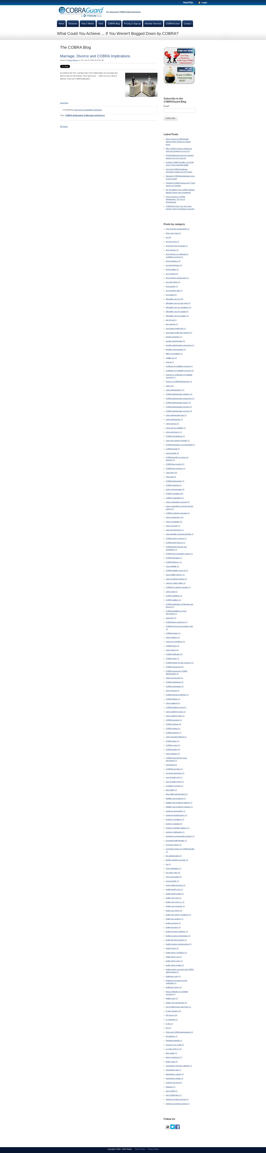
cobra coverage (173, 526)
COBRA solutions (173, 733)
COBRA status (172, 741)
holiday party (172, 998)
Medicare (170, 1087)
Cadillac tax (171, 358)
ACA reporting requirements (177, 278)
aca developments (174, 265)
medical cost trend (174, 1082)
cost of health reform (175, 782)
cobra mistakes (173, 637)
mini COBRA (172, 1091)
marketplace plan (173, 1070)
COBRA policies (173, 699)
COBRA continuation (175, 498)
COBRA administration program (179, 407)
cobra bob (171, 477)
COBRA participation (175, 686)
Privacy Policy (153, 1149)
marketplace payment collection (179, 1066)
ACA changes (172, 250)
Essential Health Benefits (176, 840)
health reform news (174, 961)
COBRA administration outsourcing (180, 398)
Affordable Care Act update (177, 311)
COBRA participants (174, 682)
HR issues (171, 1015)
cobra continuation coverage (178, 502)
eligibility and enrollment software (179, 807)
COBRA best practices (175, 468)
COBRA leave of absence (176, 622)
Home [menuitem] (61, 24)
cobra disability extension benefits (179, 534)
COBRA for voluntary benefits (178, 587)
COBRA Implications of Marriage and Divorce (85, 115)
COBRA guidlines (173, 600)
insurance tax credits (175, 1045)
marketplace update (174, 1078)
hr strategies (172, 1019)
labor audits (171, 1053)
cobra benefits (172, 453)
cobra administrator (174, 419)
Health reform (172, 948)
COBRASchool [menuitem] (173, 24)
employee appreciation (175, 811)
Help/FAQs (188, 2)
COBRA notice (172, 646)
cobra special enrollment (176, 737)
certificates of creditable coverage (180, 370)
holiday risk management (176, 1003)
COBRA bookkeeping (175, 481)
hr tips (169, 1024)
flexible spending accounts (177, 860)
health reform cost (174, 957)
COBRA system (173, 745)
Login (204, 2)
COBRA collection (174, 485)
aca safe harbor (173, 282)
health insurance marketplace (178, 936)
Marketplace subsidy (175, 1074)
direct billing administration (177, 794)
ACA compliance (173, 261)
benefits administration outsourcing (180, 345)
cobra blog (171, 473)
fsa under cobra (173, 873)
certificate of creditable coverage (179, 366)
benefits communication (176, 349)
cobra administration (175, 390)
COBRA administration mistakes (179, 394)
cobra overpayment (174, 678)
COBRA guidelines (174, 596)
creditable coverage (174, 786)
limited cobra (172, 1062)
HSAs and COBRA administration (179, 1032)
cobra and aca (172, 424)
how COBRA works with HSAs (178, 1007)
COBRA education (174, 558)
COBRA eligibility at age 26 (177, 570)
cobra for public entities (176, 583)
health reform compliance (176, 953)
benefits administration (175, 341)
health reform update (175, 965)
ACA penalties (172, 269)
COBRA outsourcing (174, 667)
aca (168, 237)
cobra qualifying (173, 703)
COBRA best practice (175, 464)
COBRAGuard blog (174, 769)
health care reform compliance (178, 915)
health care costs (173, 898)
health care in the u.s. (175, 902)
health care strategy (174, 919)
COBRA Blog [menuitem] (114, 24)
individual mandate (174, 1040)
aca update (171, 295)
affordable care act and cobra (178, 303)
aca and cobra (172, 241)
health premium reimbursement (178, 944)
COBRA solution (173, 728)
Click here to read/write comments (88, 110)
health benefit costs (174, 889)
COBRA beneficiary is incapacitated (180, 445)
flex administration (174, 856)
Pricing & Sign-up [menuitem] (132, 24)
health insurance (173, 927)
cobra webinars (173, 754)
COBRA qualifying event (176, 707)
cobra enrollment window (176, 579)
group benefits (172, 881)
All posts (64, 126)
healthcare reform (174, 987)
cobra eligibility (172, 566)
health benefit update (175, 894)
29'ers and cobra (173, 233)
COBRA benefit (173, 449)
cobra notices (172, 650)
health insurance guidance (177, 931)
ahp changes (172, 324)
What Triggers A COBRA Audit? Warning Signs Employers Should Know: (178, 141)
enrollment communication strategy (180, 836)
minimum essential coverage (178, 1104)
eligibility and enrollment (176, 798)
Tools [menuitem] (100, 24)
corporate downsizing (175, 773)
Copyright (111, 1149)
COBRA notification (174, 654)
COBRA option (172, 658)
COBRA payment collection (177, 695)
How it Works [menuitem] (87, 24)
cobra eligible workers (175, 575)
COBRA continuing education (178, 513)
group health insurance (175, 885)
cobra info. (171, 618)
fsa (168, 864)
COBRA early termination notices (179, 554)
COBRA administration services (179, 411)
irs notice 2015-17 (174, 1049)
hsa (168, 1028)
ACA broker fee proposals (177, 246)
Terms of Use (140, 1149)
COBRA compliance (174, 493)
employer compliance (175, 819)
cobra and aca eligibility (176, 428)
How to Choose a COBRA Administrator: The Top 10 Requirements (175, 199)
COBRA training (173, 749)
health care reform (174, 910)
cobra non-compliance (175, 641)
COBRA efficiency (174, 562)
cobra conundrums (174, 517)
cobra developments (175, 530)
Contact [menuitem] (187, 24)
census (170, 362)
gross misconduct (174, 877)
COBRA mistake (173, 633)
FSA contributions (173, 868)
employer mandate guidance (177, 828)
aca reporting (172, 274)
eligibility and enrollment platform (179, 803)
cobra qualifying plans (175, 716)
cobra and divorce (174, 432)
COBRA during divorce (175, 543)
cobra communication (175, 489)
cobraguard (171, 765)
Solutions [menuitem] (72, 24)
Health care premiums (175, 906)
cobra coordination (174, 522)
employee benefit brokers (176, 815)
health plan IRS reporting (176, 940)
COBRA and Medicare (175, 436)
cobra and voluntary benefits (178, 440)
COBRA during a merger (176, 538)
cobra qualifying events (176, 712)
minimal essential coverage (177, 1099)
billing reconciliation (174, 354)
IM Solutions (171, 1036)
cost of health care (174, 777)
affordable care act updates (177, 316)
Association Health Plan (176, 328)
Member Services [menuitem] (153, 24)
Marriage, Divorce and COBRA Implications (95, 56)
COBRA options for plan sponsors (180, 663)
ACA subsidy (172, 286)
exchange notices (174, 845)
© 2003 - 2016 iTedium (123, 1149)
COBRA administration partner (178, 403)
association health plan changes (179, 333)
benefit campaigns (174, 337)
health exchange (173, 923)
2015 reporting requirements (177, 229)
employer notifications (175, 832)
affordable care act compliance (178, 307)
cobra (170, 386)
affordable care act (174, 299)
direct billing (171, 790)
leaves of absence (174, 1057)
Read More (64, 103)
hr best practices (173, 1011)
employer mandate (174, 824)
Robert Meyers (73, 60)
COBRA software (173, 724)
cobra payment (173, 690)
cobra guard (171, 592)
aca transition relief (174, 290)
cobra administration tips (176, 415)
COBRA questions (174, 720)
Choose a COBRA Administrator (179, 381)
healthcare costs (173, 976)
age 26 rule (171, 320)
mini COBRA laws (173, 1095)
